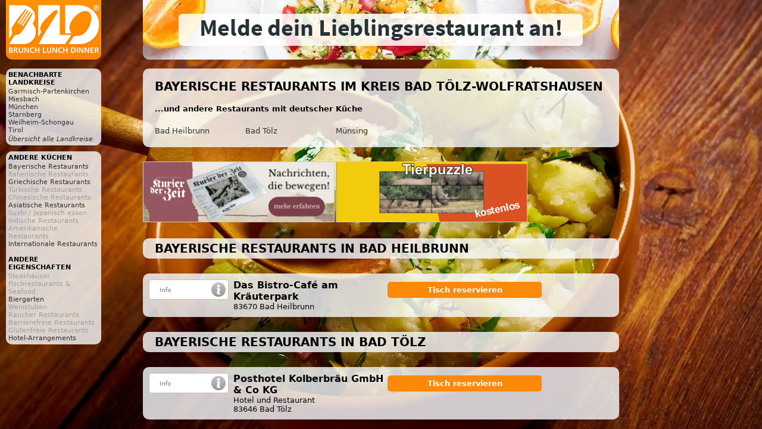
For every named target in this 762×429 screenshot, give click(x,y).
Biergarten (26, 299)
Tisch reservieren (464, 289)
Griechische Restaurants (49, 182)
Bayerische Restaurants (48, 166)
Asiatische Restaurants (46, 205)
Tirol (15, 130)
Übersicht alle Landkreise (50, 139)
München (23, 107)
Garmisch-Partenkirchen (48, 91)
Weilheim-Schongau (41, 122)
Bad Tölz (261, 130)
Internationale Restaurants (53, 244)
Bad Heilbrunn (182, 130)
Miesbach (23, 99)
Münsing (352, 130)
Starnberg (25, 115)
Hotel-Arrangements (42, 338)
